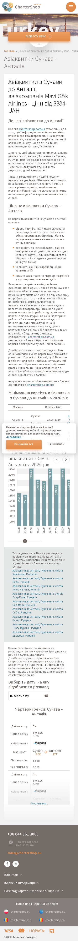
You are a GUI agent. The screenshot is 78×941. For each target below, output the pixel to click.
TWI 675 (38, 781)
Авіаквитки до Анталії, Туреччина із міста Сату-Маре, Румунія (37, 595)
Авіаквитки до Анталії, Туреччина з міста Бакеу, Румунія (37, 618)
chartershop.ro (55, 920)
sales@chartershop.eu (24, 853)
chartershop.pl (20, 911)
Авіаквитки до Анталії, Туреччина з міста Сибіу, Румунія (37, 610)
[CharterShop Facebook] (7, 864)
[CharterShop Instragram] (15, 864)
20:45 (36, 767)
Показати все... (39, 803)
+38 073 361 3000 (27, 842)
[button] (56, 459)
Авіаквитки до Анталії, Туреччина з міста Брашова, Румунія (37, 633)
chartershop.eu (55, 911)
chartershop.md (20, 920)
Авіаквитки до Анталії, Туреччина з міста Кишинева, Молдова (37, 572)
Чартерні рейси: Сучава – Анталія (39, 711)
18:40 (36, 761)
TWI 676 (38, 733)
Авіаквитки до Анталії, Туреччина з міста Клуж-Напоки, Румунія (37, 587)
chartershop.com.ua (32, 129)
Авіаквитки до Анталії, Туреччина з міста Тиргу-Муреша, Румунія (37, 626)
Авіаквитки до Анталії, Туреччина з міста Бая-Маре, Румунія (37, 603)
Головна (9, 51)
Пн (34, 726)
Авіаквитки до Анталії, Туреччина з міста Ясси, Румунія (37, 580)
